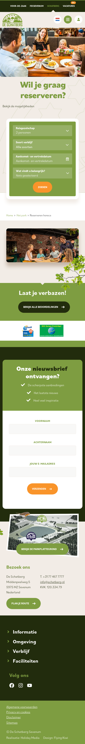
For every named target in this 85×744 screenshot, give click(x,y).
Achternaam (42, 442)
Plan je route (20, 603)
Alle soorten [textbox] (24, 147)
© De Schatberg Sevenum (23, 732)
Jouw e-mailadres (42, 463)
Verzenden (39, 488)
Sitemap (12, 722)
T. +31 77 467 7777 (52, 576)
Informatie (25, 631)
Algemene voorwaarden (21, 707)
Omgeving (24, 641)
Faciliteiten (25, 660)
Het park (21, 215)
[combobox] (42, 144)
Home (9, 215)
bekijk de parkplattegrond (39, 549)
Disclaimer (13, 717)
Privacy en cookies (18, 712)
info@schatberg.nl (52, 582)
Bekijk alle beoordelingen (40, 307)
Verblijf (21, 651)
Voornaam (42, 421)
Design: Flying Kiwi (55, 738)
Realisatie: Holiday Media (23, 738)
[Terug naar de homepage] (12, 20)
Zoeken (42, 187)
